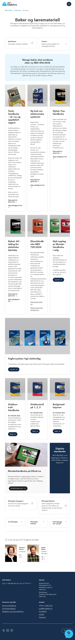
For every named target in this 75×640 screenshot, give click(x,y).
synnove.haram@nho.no (22, 555)
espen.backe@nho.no (45, 557)
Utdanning (18, 10)
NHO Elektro (9, 10)
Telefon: (45, 605)
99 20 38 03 (45, 559)
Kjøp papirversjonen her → (13, 201)
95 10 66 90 (22, 557)
